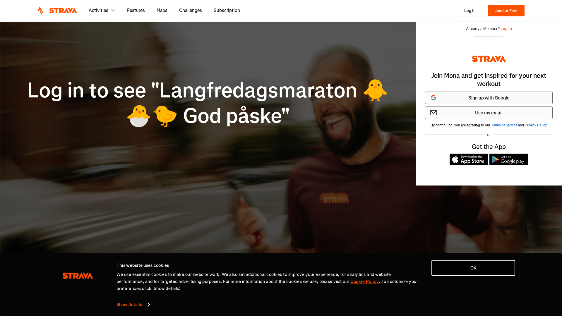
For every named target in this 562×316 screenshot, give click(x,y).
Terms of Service (504, 125)
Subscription (227, 10)
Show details (129, 305)
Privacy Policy (535, 125)
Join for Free (506, 10)
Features (136, 10)
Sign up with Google (489, 98)
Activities (98, 10)
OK (473, 268)
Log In (470, 10)
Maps (162, 10)
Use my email (489, 113)
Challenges (190, 10)
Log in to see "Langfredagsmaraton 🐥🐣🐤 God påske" (207, 103)
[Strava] (57, 10)
